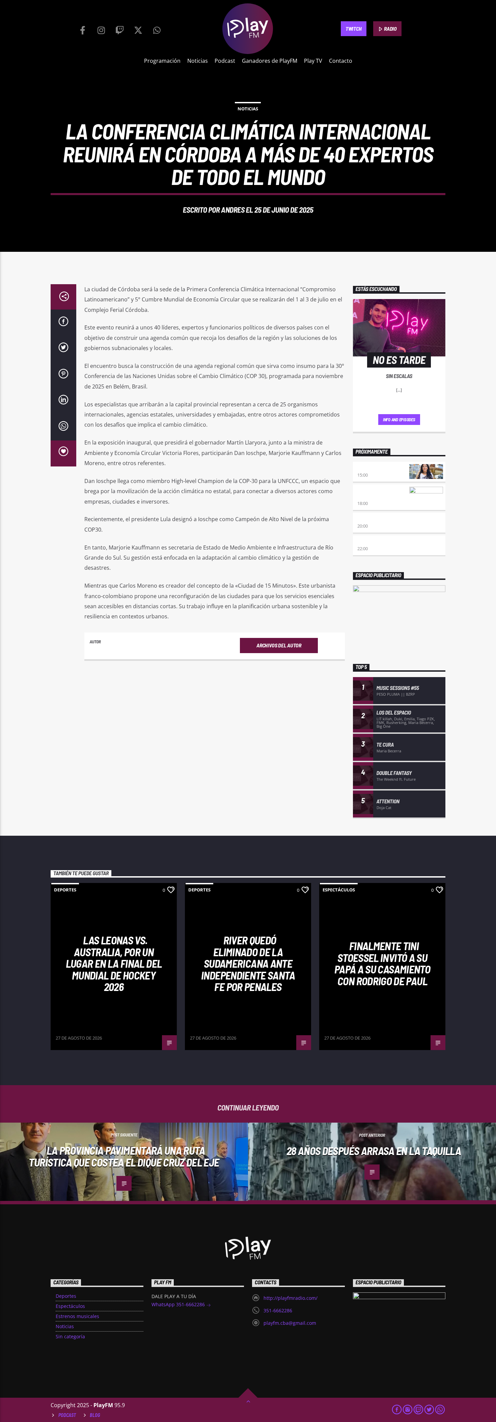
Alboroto (368, 541)
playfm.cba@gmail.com (290, 1323)
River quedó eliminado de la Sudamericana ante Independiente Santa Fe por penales (248, 963)
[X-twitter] (138, 28)
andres (232, 209)
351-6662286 (278, 1310)
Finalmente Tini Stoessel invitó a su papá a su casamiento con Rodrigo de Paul (382, 963)
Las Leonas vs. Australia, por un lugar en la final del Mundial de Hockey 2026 (114, 963)
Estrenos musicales (77, 1316)
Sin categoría (70, 1336)
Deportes (65, 890)
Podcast (225, 60)
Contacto (340, 60)
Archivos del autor (278, 645)
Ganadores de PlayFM (269, 60)
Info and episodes (399, 419)
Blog (95, 1415)
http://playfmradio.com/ (291, 1298)
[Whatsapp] (156, 28)
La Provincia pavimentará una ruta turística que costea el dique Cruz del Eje (124, 1156)
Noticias (197, 60)
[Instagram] (101, 28)
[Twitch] (119, 28)
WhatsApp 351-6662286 (178, 1304)
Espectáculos (339, 890)
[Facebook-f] (82, 28)
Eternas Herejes (376, 519)
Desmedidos (370, 468)
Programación (162, 60)
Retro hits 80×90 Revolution (375, 493)
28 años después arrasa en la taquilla (373, 1150)
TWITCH (353, 28)
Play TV (313, 60)
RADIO (390, 28)
